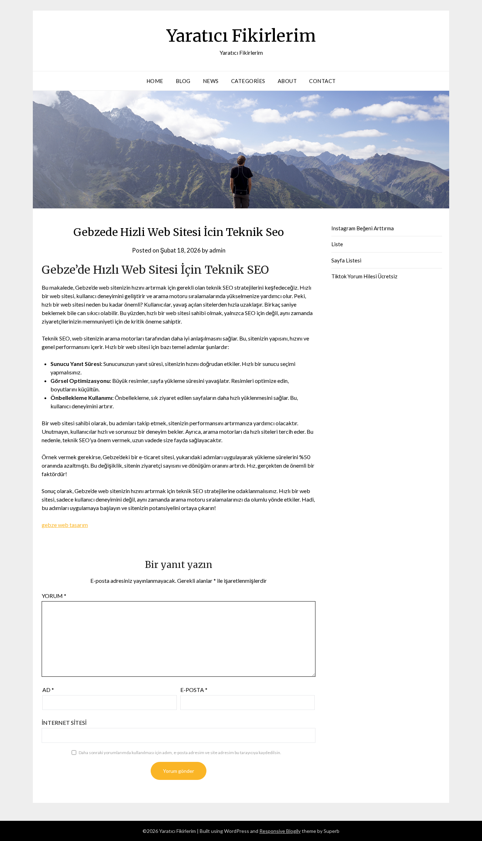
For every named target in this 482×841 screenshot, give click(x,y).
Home (154, 81)
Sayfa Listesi (346, 260)
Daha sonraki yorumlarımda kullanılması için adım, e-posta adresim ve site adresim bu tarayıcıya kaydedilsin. (180, 752)
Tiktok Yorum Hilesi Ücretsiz (364, 276)
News (211, 81)
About (287, 81)
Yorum (54, 595)
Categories (248, 81)
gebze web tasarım (65, 524)
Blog (183, 81)
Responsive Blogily (280, 831)
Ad (48, 689)
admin (217, 250)
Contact (322, 81)
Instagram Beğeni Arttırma (362, 228)
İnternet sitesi (64, 722)
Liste (337, 244)
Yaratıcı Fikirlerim (241, 35)
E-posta (193, 689)
